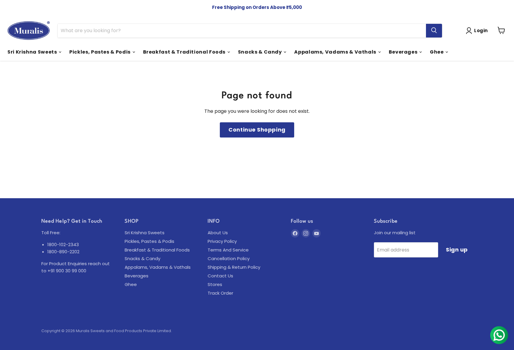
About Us (218, 232)
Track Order (220, 293)
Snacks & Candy (260, 51)
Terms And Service (228, 250)
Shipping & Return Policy (234, 267)
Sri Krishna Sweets (32, 51)
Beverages (404, 51)
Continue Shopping (256, 129)
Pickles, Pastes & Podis (100, 51)
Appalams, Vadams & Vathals (335, 51)
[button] (478, 30)
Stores (215, 284)
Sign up (457, 249)
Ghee (437, 51)
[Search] (434, 30)
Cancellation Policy (229, 258)
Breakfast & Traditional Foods (185, 51)
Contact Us (220, 276)
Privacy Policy (222, 241)
